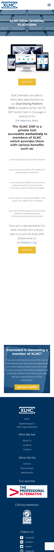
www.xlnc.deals (29, 120)
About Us (27, 440)
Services (27, 463)
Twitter (28, 546)
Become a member (27, 387)
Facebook (29, 537)
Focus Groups (27, 468)
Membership (27, 472)
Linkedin (29, 542)
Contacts (27, 449)
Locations (27, 445)
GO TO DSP (27, 81)
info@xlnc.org (28, 242)
